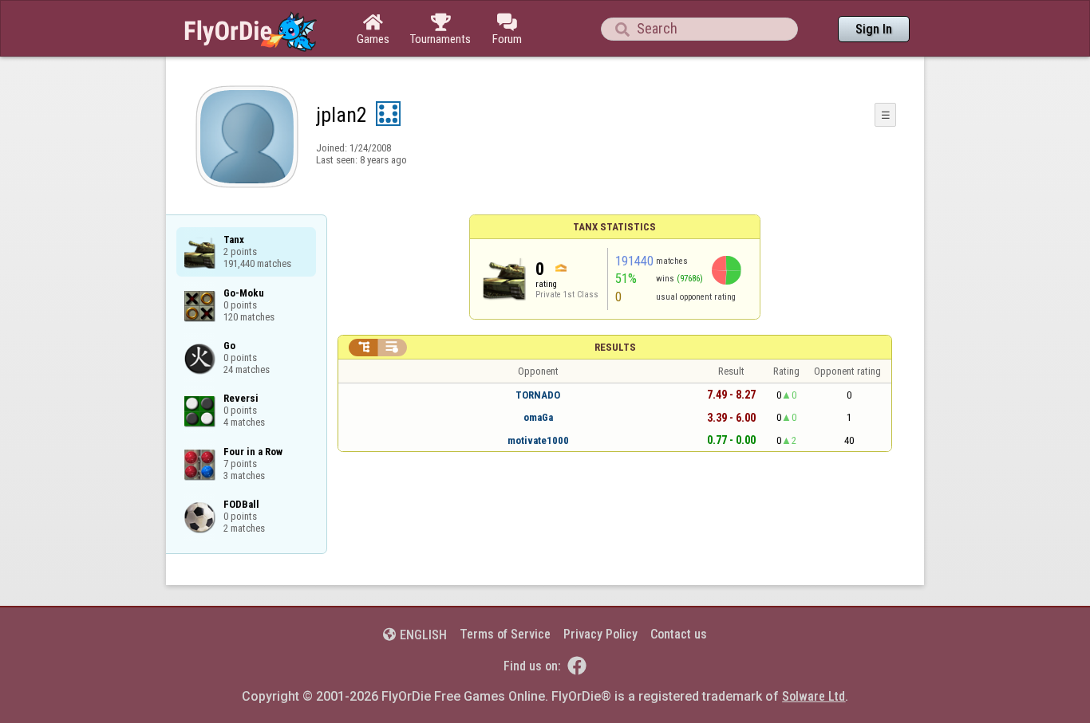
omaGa (538, 417)
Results (615, 347)
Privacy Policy (600, 634)
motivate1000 (538, 440)
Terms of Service (505, 634)
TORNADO (537, 395)
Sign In (873, 29)
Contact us (678, 634)
